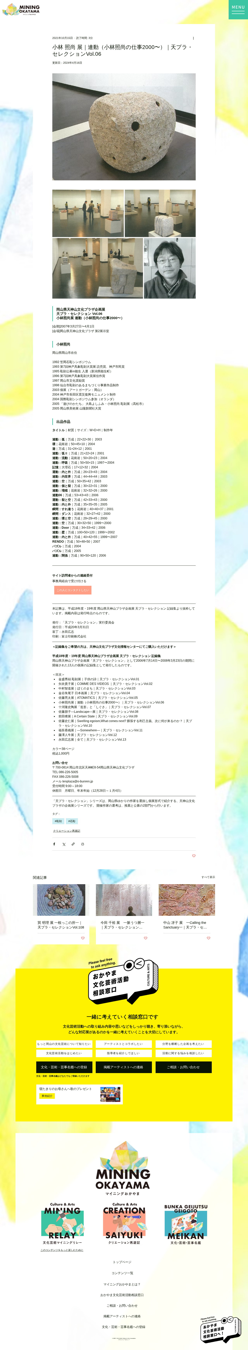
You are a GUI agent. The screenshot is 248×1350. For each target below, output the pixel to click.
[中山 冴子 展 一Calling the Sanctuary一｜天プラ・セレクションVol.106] (187, 900)
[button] (238, 9)
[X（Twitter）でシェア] (63, 844)
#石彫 (71, 821)
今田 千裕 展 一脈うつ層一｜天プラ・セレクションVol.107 (122, 925)
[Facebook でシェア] (54, 844)
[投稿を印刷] (82, 844)
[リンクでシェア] (73, 844)
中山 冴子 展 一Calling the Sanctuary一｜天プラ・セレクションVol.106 (185, 925)
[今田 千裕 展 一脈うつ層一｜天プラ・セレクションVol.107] (124, 900)
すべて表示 (208, 877)
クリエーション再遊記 (66, 830)
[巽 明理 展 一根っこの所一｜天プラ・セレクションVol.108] (61, 900)
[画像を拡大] (88, 213)
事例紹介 (47, 1095)
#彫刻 (58, 821)
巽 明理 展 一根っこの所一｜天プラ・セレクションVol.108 (61, 925)
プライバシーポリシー (124, 1339)
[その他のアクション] (193, 38)
